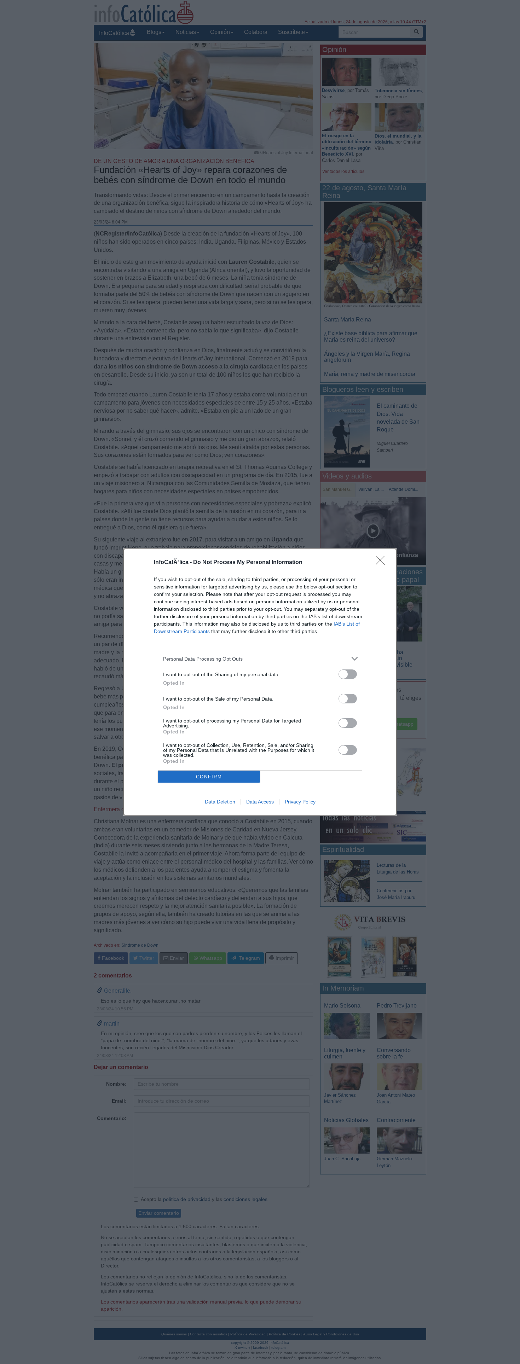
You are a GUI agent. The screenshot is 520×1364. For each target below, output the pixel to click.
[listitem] (260, 658)
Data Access (260, 802)
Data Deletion (220, 802)
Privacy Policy (300, 802)
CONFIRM (209, 776)
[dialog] (260, 682)
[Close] (382, 562)
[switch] (348, 674)
